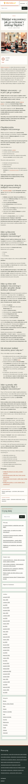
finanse (4, 709)
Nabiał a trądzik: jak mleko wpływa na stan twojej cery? (10, 762)
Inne (4, 714)
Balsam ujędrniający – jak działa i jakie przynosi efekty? (13, 491)
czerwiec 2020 (6, 682)
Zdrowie (5, 730)
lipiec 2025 (5, 599)
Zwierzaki (5, 732)
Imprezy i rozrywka (7, 711)
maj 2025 (5, 605)
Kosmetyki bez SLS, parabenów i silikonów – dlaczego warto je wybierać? (14, 759)
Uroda (14, 15)
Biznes (4, 701)
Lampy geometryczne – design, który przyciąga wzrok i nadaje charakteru (14, 754)
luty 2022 (5, 642)
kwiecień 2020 (6, 687)
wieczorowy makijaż (7, 190)
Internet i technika (7, 717)
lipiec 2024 (5, 613)
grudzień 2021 (6, 647)
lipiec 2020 (5, 679)
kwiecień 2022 (6, 636)
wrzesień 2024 (6, 610)
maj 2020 (5, 684)
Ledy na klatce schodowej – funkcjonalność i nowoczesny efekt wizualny (13, 757)
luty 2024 (5, 626)
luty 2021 (5, 660)
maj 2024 (5, 618)
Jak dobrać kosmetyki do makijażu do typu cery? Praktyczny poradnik (13, 767)
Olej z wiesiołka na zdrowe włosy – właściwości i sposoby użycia (12, 770)
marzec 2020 (6, 689)
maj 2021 (5, 652)
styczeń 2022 (6, 644)
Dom (4, 706)
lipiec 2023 (5, 631)
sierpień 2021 (6, 650)
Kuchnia (5, 719)
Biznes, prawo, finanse (8, 703)
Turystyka (5, 725)
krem (19, 360)
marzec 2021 (6, 658)
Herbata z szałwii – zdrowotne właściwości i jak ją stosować (13, 499)
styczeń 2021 (6, 663)
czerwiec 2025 (6, 602)
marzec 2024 (6, 623)
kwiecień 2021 (6, 655)
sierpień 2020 (6, 676)
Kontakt (3, 781)
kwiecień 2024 (6, 621)
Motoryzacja (6, 722)
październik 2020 (7, 671)
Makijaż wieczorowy (5, 67)
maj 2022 (5, 634)
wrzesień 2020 (6, 674)
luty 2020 (5, 692)
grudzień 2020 (6, 666)
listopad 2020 (6, 668)
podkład (14, 150)
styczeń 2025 (6, 607)
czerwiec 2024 (6, 615)
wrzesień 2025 (6, 597)
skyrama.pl (3, 778)
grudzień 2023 (6, 629)
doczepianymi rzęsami (14, 170)
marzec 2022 (6, 639)
